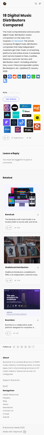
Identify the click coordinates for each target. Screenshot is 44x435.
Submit (6, 417)
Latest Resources (11, 394)
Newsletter (8, 407)
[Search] (36, 3)
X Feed (6, 414)
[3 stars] (14, 93)
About (5, 404)
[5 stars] (19, 93)
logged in (19, 159)
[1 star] (10, 93)
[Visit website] (38, 216)
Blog (5, 401)
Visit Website (11, 99)
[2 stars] (12, 93)
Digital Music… (19, 138)
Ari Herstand (17, 41)
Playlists (6, 398)
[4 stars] (16, 93)
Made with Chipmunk (12, 431)
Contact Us (8, 410)
